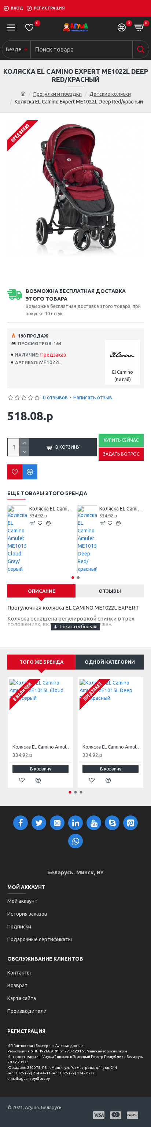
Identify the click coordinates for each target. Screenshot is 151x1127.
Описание (41, 590)
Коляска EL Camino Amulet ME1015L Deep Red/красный (121, 509)
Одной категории (110, 661)
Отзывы (110, 590)
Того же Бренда (41, 661)
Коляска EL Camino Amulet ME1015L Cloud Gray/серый (51, 509)
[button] (72, 577)
